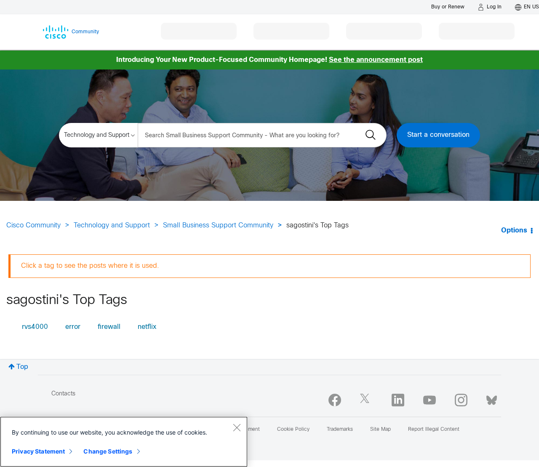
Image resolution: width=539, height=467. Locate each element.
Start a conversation (438, 135)
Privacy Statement (38, 451)
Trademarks (340, 429)
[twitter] (366, 400)
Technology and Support (112, 225)
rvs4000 (35, 327)
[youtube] (429, 400)
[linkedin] (398, 400)
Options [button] (514, 230)
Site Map (380, 429)
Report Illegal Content (433, 429)
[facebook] (334, 400)
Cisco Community (33, 225)
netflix (147, 327)
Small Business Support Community (218, 225)
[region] (124, 441)
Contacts (63, 394)
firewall (109, 327)
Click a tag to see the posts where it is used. (90, 266)
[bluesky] (491, 398)
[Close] (236, 427)
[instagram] (461, 400)
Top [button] (22, 367)
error (72, 327)
